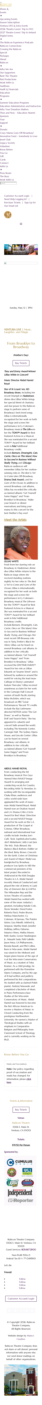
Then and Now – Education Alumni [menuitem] (17, 112)
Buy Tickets (21, 363)
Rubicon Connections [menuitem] (10, 45)
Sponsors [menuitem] (4, 116)
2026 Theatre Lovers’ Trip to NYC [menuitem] (17, 29)
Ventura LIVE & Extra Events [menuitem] (14, 25)
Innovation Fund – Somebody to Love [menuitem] (18, 136)
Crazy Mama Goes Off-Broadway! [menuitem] (17, 132)
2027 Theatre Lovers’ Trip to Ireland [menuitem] (18, 32)
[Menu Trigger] (1, 2)
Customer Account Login (16, 195)
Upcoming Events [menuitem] (8, 19)
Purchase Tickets (12, 202)
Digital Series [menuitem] (6, 37)
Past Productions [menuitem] (8, 79)
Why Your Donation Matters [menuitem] (14, 109)
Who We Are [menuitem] (6, 69)
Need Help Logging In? (15, 199)
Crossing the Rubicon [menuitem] (10, 49)
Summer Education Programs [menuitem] (14, 102)
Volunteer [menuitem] (5, 146)
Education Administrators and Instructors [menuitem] (20, 106)
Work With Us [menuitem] (7, 82)
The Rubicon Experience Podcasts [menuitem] (16, 42)
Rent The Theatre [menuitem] (8, 75)
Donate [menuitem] (3, 129)
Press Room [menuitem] (5, 173)
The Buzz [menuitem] (4, 176)
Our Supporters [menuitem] (7, 72)
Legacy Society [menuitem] (7, 142)
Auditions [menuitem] (4, 86)
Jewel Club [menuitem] (5, 139)
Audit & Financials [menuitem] (9, 89)
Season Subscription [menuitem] (10, 22)
